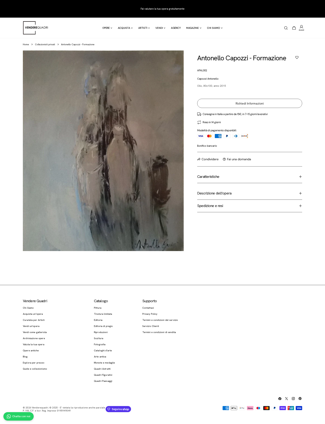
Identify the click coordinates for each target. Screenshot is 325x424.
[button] (297, 57)
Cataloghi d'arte (103, 350)
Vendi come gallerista (35, 332)
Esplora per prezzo (34, 362)
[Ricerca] (286, 28)
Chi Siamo (28, 307)
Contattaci (148, 307)
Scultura (98, 338)
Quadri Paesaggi (103, 380)
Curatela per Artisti (34, 320)
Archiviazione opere (34, 338)
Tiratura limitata (103, 313)
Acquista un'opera (33, 313)
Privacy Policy (149, 313)
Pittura (97, 307)
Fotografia (99, 344)
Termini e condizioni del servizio (160, 320)
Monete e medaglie (104, 362)
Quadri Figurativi (103, 374)
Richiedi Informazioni (250, 103)
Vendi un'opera (31, 326)
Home (26, 44)
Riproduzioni (101, 332)
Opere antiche (31, 350)
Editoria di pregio (103, 326)
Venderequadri (40, 407)
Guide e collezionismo (35, 368)
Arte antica (100, 356)
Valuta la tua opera (33, 344)
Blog (25, 356)
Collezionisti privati (45, 44)
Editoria (98, 320)
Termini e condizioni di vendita (159, 332)
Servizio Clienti (150, 326)
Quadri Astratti (102, 368)
